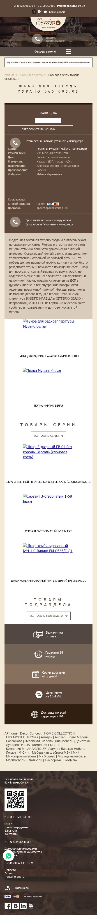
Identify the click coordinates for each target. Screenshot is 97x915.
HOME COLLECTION (59, 733)
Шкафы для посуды (31, 74)
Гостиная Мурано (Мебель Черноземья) (62, 148)
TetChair (32, 737)
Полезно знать (14, 876)
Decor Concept (31, 733)
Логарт (11, 752)
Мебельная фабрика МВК (51, 752)
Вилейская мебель (39, 741)
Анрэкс (60, 737)
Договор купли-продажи (21, 848)
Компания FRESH (45, 745)
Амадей (46, 737)
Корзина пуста (57, 11)
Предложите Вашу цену (38, 129)
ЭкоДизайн (71, 760)
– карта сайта (21, 887)
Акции (8, 873)
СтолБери (35, 760)
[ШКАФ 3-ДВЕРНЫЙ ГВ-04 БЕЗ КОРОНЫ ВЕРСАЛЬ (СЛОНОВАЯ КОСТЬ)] (48, 451)
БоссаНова (14, 741)
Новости (10, 870)
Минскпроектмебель (21, 756)
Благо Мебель (77, 737)
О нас (8, 824)
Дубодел (12, 745)
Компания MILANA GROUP (26, 748)
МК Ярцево (47, 756)
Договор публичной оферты (23, 852)
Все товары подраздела (46, 615)
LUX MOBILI (15, 737)
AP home (11, 733)
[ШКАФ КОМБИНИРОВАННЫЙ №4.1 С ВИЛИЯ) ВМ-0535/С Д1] (48, 548)
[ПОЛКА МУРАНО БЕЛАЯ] (48, 370)
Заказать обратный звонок (55, 39)
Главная (9, 74)
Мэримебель (15, 760)
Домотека (83, 741)
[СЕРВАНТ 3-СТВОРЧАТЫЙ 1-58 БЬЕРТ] (48, 499)
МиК (76, 752)
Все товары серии (46, 435)
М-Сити (24, 752)
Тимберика (53, 760)
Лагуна (53, 748)
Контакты (11, 834)
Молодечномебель (72, 756)
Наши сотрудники (16, 827)
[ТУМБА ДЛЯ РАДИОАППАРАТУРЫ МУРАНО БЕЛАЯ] (48, 324)
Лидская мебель (73, 748)
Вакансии (11, 830)
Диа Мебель (64, 741)
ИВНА (25, 745)
